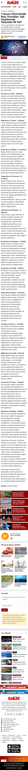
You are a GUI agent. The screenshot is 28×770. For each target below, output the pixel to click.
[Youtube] (20, 714)
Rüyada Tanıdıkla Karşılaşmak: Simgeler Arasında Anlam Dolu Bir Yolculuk (7, 570)
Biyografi (14, 740)
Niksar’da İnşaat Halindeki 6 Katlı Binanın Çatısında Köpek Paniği (20, 648)
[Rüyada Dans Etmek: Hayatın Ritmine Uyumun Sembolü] (21, 564)
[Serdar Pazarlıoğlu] (5, 536)
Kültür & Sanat (6, 740)
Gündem (14, 739)
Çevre (14, 667)
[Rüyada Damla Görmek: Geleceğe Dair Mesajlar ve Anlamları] (21, 578)
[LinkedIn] (17, 714)
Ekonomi (15, 660)
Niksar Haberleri (16, 644)
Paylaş (4, 57)
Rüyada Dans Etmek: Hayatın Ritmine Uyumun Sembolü (20, 570)
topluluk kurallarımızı (16, 615)
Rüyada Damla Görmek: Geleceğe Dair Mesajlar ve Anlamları (20, 584)
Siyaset (20, 739)
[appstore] (14, 746)
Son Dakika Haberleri (8, 729)
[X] (8, 714)
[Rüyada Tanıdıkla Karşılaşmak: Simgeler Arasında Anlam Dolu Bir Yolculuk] (7, 564)
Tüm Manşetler (7, 727)
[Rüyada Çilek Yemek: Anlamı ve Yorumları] (7, 550)
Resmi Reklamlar (17, 737)
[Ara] (26, 2)
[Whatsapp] (22, 714)
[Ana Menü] (1, 2)
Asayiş (25, 7)
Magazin (22, 740)
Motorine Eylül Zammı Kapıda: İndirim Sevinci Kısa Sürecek (19, 663)
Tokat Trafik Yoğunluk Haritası (11, 724)
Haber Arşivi (6, 731)
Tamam (19, 768)
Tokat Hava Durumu (8, 720)
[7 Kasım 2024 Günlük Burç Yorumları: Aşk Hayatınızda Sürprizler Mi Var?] (14, 48)
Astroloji (11, 11)
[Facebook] (5, 714)
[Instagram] (14, 714)
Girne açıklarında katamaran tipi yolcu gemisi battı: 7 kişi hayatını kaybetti (19, 656)
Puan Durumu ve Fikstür (9, 726)
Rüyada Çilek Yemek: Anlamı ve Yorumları (6, 556)
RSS (4, 761)
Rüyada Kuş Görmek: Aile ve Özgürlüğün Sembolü (20, 557)
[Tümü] (26, 633)
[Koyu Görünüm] (24, 2)
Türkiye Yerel (11, 735)
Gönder (4, 610)
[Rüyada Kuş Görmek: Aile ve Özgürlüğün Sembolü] (21, 550)
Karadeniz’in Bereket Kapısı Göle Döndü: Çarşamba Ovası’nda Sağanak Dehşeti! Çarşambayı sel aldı (20, 671)
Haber (14, 7)
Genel (24, 735)
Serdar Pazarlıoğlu (15, 535)
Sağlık (4, 742)
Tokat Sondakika (6, 7)
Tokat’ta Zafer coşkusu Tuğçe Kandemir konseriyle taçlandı (19, 640)
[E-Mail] (11, 538)
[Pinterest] (11, 714)
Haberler (3, 11)
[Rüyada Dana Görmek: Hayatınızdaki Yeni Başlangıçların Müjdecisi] (7, 578)
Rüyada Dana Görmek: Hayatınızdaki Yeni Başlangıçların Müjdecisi (6, 585)
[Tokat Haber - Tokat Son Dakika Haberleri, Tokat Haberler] (13, 2)
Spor (19, 7)
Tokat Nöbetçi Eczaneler (9, 719)
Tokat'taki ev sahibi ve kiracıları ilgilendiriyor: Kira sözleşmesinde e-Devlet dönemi (19, 678)
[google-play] (14, 751)
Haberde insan (6, 737)
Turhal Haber (6, 739)
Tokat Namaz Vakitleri (9, 722)
